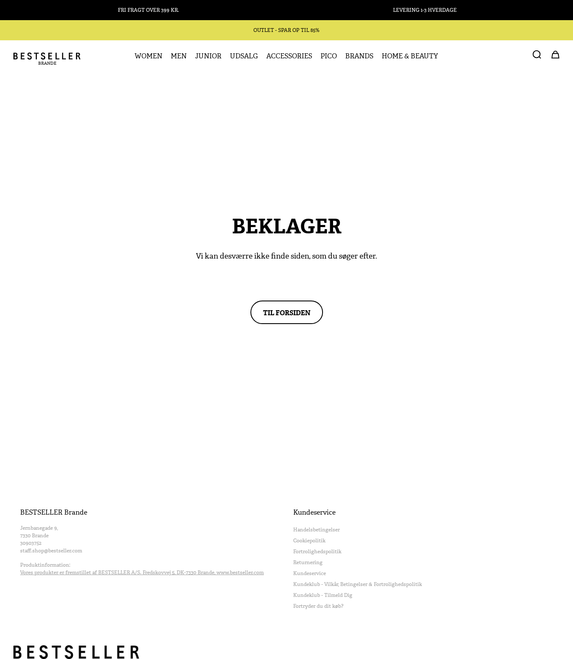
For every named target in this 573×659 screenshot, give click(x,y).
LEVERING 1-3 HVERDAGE (425, 10)
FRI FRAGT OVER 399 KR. (148, 10)
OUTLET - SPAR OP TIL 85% (286, 30)
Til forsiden (286, 312)
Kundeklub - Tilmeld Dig (322, 595)
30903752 (31, 543)
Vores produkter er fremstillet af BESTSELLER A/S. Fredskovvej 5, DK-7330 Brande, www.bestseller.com (142, 572)
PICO (328, 56)
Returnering (308, 562)
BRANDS (359, 56)
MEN (179, 56)
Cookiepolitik (309, 540)
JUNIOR (208, 56)
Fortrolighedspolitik (317, 551)
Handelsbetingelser (316, 529)
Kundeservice (309, 573)
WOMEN (148, 56)
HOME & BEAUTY (410, 56)
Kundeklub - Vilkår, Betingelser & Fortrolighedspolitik (357, 584)
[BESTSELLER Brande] (47, 56)
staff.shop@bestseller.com (51, 550)
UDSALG (244, 56)
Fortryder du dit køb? (318, 606)
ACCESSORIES (289, 56)
